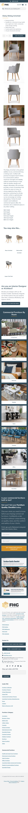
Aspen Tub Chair (9, 276)
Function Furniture (6, 734)
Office (14, 467)
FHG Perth (4, 631)
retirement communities (10, 618)
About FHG (4, 694)
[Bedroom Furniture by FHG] (14, 363)
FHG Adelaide (5, 634)
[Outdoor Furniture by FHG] (14, 384)
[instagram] (7, 666)
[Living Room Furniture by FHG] (14, 320)
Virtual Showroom (6, 692)
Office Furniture (6, 760)
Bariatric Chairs (6, 718)
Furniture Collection (7, 687)
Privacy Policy (7, 781)
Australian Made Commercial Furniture (11, 763)
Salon (14, 423)
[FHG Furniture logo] (5, 4)
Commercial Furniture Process (9, 696)
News (3, 701)
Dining (14, 359)
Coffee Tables (5, 723)
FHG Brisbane (5, 624)
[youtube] (18, 666)
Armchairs (4, 716)
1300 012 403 (7, 653)
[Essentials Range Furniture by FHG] (14, 471)
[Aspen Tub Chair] (9, 264)
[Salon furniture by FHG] (14, 406)
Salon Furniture (6, 741)
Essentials (14, 488)
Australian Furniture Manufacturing (10, 699)
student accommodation (8, 619)
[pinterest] (12, 666)
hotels (18, 618)
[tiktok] (15, 666)
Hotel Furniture (5, 758)
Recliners (4, 739)
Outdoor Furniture (6, 736)
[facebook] (10, 666)
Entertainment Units (7, 729)
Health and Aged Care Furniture (10, 753)
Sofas (3, 743)
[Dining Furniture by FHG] (14, 341)
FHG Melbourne (6, 629)
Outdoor (14, 402)
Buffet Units (5, 720)
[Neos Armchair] (9, 239)
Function (14, 445)
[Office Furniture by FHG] (14, 449)
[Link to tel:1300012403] (10, 1)
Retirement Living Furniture (8, 756)
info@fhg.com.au (8, 655)
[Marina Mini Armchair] (19, 239)
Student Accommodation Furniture (10, 765)
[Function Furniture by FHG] (14, 428)
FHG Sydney (5, 627)
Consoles (4, 725)
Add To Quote (19, 35)
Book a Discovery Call (7, 706)
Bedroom (14, 380)
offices (21, 618)
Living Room (14, 337)
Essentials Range (6, 732)
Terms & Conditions (14, 781)
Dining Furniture (6, 727)
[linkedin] (20, 666)
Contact (4, 703)
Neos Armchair (8, 250)
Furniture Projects (6, 689)
